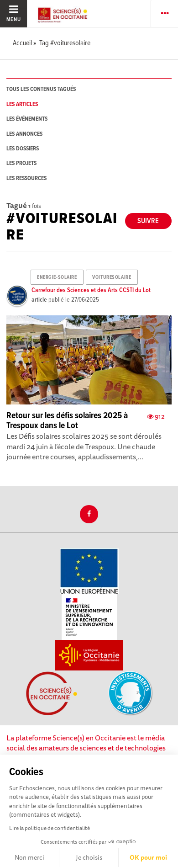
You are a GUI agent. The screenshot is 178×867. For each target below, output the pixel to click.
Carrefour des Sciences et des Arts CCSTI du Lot (91, 290)
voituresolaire (111, 277)
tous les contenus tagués (41, 89)
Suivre (148, 221)
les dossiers (22, 149)
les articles (22, 104)
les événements (26, 119)
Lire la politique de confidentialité (49, 828)
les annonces (24, 134)
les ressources (26, 178)
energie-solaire (57, 277)
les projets (21, 163)
